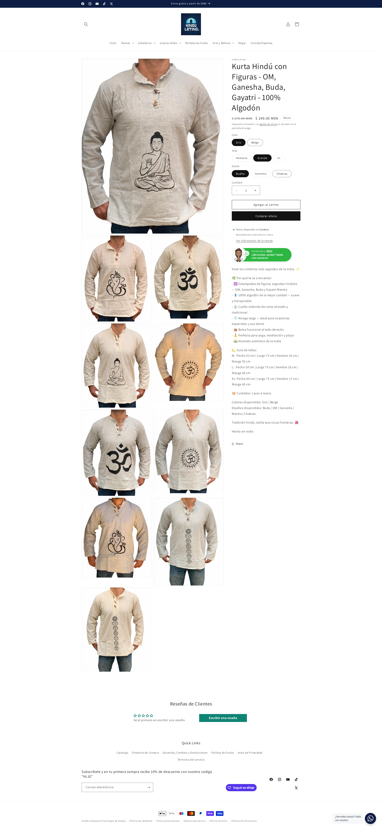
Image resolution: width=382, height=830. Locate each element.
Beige (255, 142)
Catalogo (122, 752)
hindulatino (96, 820)
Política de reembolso (141, 820)
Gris (238, 142)
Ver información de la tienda (254, 241)
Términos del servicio (191, 760)
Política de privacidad (167, 820)
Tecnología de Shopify (114, 820)
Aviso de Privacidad (250, 752)
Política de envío (218, 820)
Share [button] (239, 443)
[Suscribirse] (148, 787)
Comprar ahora (266, 216)
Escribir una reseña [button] (223, 718)
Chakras (282, 173)
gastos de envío (268, 124)
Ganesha (263, 174)
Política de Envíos (222, 752)
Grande (262, 158)
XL (281, 159)
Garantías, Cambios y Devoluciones (185, 752)
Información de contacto (244, 820)
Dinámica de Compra (145, 752)
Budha (240, 173)
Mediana (243, 159)
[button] (86, 24)
